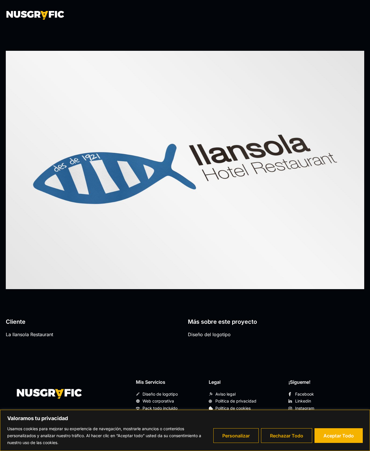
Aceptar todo (338, 436)
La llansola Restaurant (29, 334)
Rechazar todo (286, 436)
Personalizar (236, 436)
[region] (185, 430)
